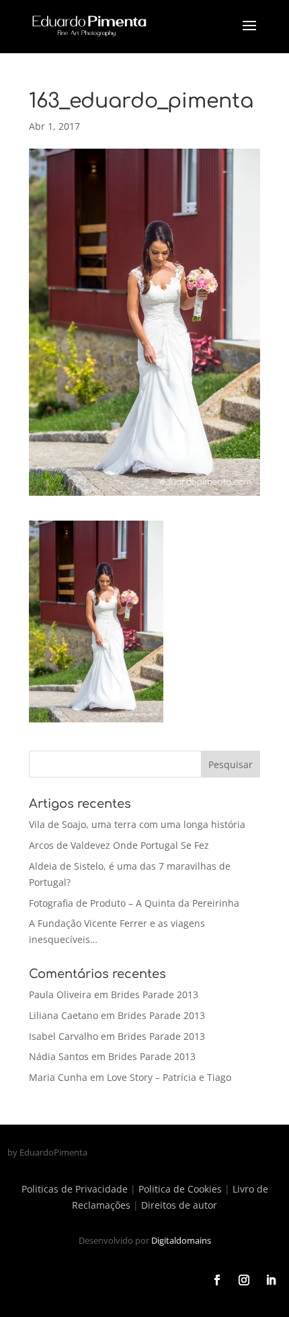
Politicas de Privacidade (75, 1188)
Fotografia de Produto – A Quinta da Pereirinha (134, 903)
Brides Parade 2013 (154, 994)
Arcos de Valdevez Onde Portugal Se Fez (119, 845)
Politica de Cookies (180, 1188)
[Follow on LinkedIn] (271, 1280)
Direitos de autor (179, 1205)
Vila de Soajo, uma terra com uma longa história (137, 824)
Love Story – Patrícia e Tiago (169, 1077)
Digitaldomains (181, 1240)
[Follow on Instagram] (244, 1280)
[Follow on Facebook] (217, 1280)
